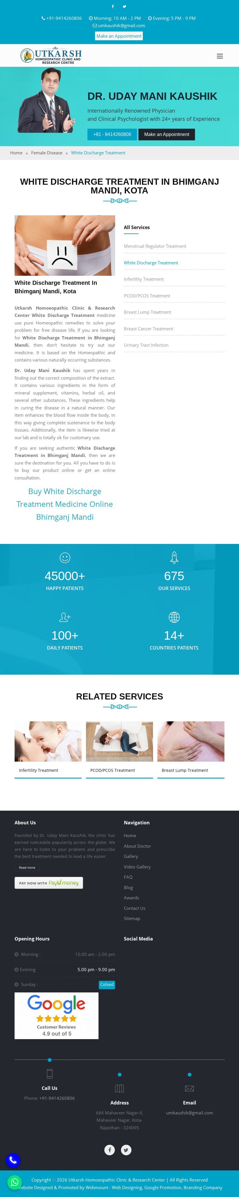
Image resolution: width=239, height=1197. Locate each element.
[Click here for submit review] (57, 1015)
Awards (131, 898)
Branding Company (203, 1187)
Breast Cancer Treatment (148, 328)
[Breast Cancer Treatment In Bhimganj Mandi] (192, 735)
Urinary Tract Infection (146, 345)
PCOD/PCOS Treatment (147, 296)
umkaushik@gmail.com (121, 25)
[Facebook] (112, 6)
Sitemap (132, 918)
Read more (27, 867)
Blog (128, 887)
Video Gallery (137, 867)
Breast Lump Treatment (147, 312)
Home (16, 153)
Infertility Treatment (144, 279)
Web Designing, (127, 1187)
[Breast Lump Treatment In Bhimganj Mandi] (121, 735)
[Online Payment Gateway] (49, 882)
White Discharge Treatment (151, 263)
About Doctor (137, 846)
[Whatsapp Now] (14, 1182)
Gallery (131, 856)
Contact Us (134, 908)
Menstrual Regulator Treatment (155, 246)
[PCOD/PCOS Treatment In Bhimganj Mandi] (50, 735)
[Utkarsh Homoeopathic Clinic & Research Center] (51, 55)
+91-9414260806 (64, 18)
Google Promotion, (163, 1187)
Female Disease (46, 153)
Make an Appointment (118, 36)
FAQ (128, 877)
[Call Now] (13, 1160)
